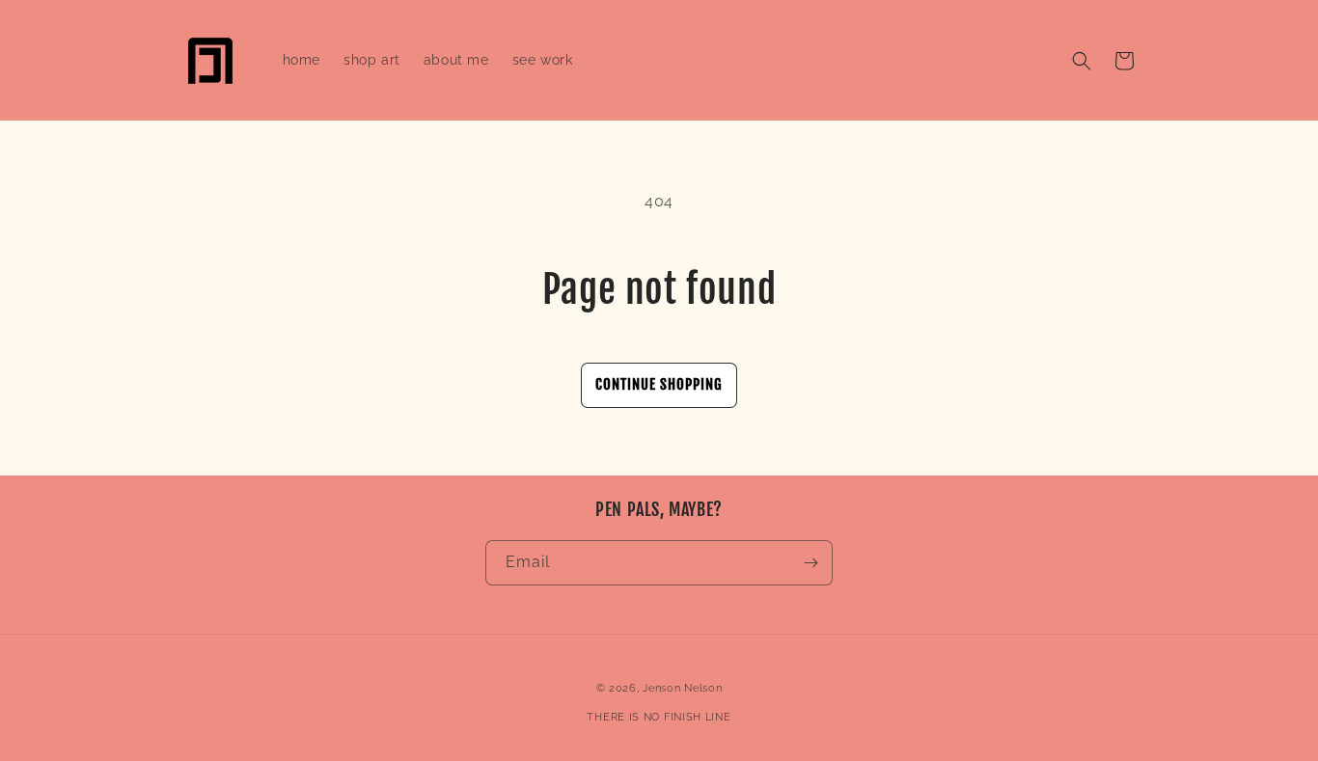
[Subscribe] (810, 562)
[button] (1081, 61)
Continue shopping (659, 384)
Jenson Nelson (682, 688)
